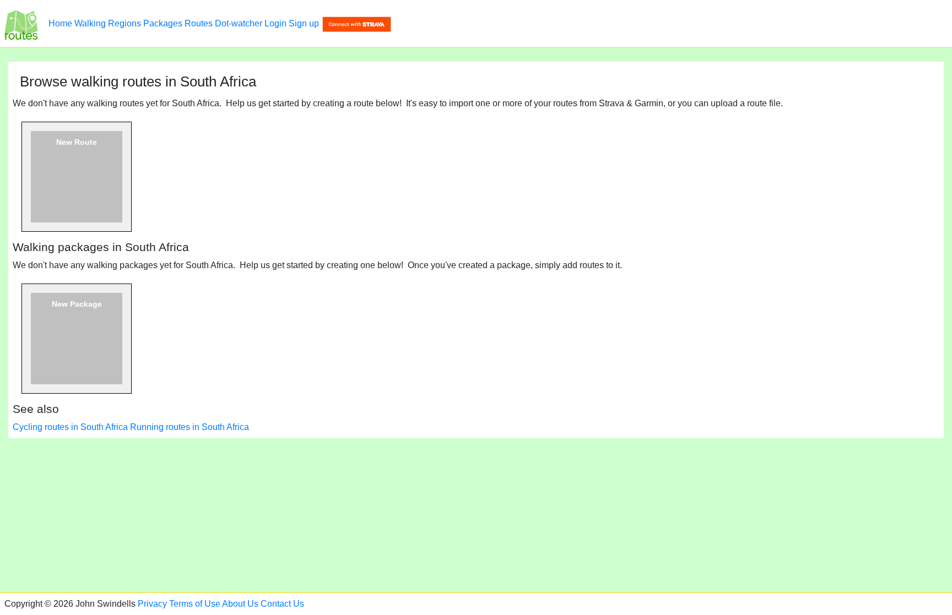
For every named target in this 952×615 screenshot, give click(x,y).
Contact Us (282, 603)
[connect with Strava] (356, 23)
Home (60, 23)
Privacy (152, 603)
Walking (90, 23)
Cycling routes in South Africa (70, 427)
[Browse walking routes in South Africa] (20, 23)
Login (275, 23)
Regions (124, 23)
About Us (240, 603)
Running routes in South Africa (189, 427)
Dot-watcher (238, 23)
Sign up (304, 23)
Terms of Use (194, 603)
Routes (199, 23)
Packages (162, 23)
